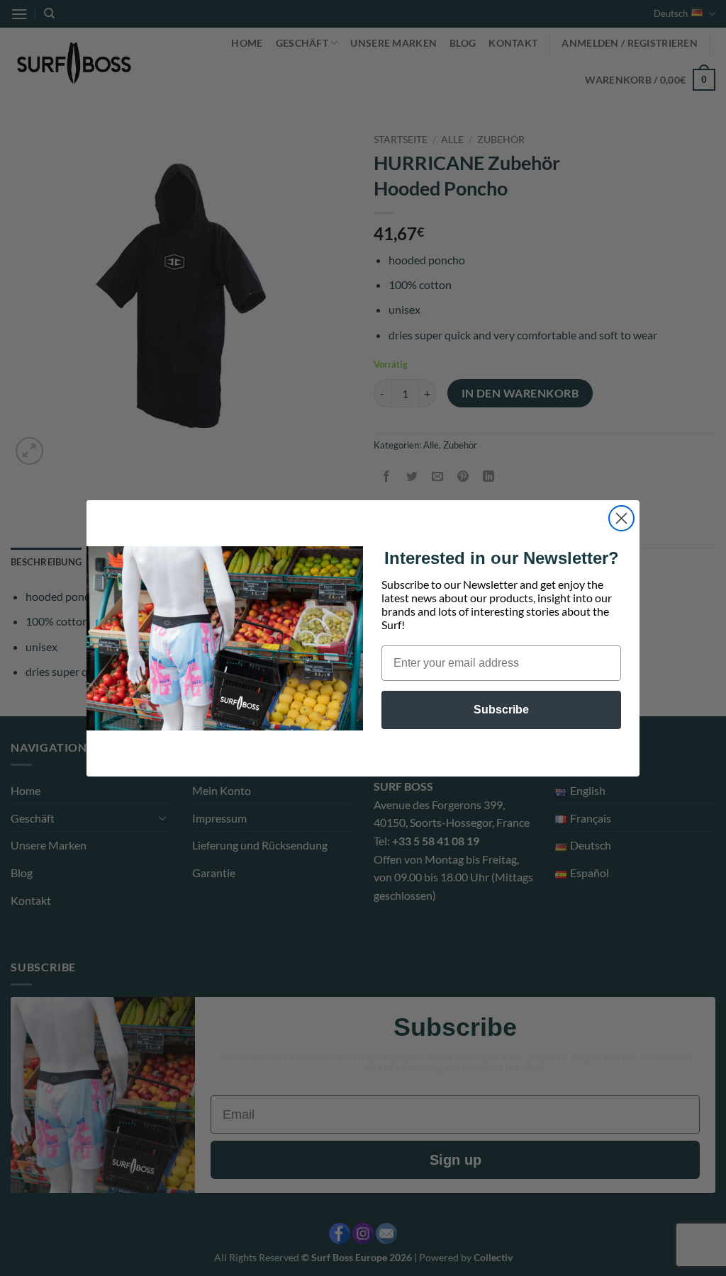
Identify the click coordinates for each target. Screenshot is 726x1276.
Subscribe (501, 710)
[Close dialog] (621, 518)
